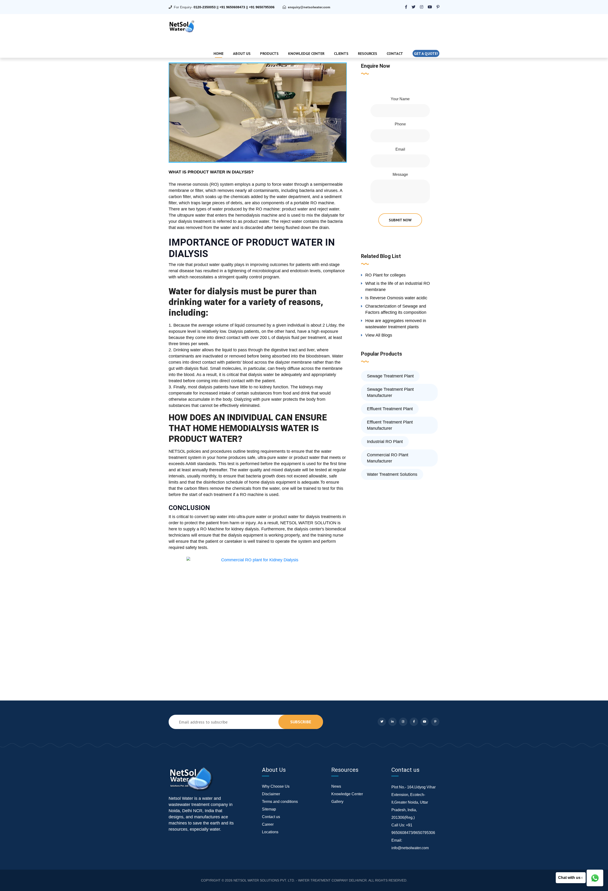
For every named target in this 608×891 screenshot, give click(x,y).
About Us (242, 53)
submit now (400, 220)
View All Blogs (378, 335)
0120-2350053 (205, 7)
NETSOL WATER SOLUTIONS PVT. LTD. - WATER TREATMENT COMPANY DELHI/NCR (300, 880)
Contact (395, 53)
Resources (367, 53)
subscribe (300, 721)
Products (269, 53)
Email (400, 149)
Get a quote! (426, 53)
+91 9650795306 (262, 7)
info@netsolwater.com (410, 848)
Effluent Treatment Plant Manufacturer (390, 425)
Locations (270, 832)
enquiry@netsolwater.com (309, 7)
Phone (400, 124)
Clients (341, 53)
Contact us (271, 817)
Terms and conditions (280, 802)
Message (400, 174)
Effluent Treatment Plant (390, 408)
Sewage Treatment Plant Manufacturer (390, 392)
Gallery (337, 802)
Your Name (400, 99)
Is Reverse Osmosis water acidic (396, 297)
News (336, 786)
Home (218, 53)
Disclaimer (271, 794)
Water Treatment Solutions (392, 474)
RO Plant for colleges (385, 275)
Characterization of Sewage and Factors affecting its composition (395, 309)
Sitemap (269, 809)
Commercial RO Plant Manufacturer (387, 458)
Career (268, 824)
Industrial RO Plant (385, 441)
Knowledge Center (306, 53)
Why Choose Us (276, 786)
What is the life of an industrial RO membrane (397, 286)
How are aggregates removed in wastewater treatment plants (395, 323)
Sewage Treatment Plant (390, 376)
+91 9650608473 (232, 7)
